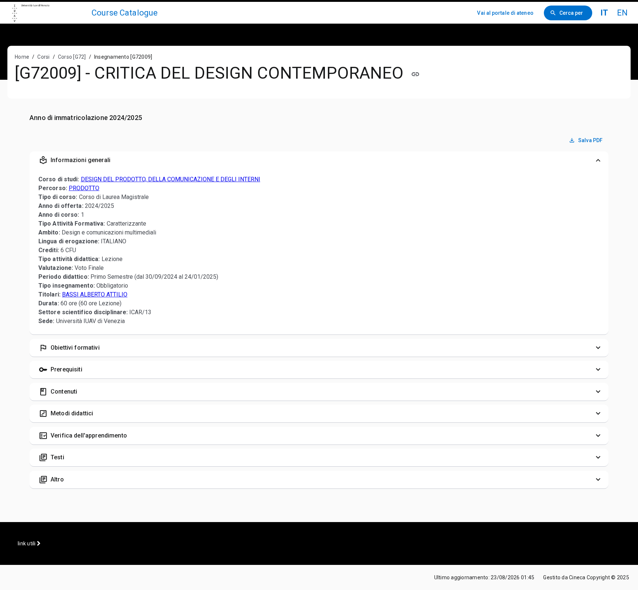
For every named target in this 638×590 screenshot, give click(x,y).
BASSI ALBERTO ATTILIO (94, 294)
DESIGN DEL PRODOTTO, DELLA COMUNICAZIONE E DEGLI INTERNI (170, 179)
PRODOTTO (84, 188)
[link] (49, 13)
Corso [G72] (72, 57)
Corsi (43, 57)
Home (22, 57)
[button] (319, 160)
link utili (27, 543)
